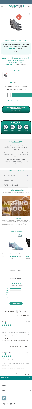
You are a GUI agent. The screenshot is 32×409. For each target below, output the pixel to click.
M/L (20, 82)
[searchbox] (8, 311)
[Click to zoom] (29, 14)
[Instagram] (4, 404)
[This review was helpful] (25, 374)
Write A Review (16, 303)
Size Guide (16, 68)
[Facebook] (1, 404)
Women (13, 40)
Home (7, 40)
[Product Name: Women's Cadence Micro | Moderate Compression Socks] (16, 247)
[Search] (6, 6)
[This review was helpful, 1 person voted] (26, 346)
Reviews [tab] (13, 270)
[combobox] (6, 6)
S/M (15, 82)
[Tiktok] (14, 404)
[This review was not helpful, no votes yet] (28, 346)
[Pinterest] (7, 404)
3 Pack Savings (22, 40)
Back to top (5, 378)
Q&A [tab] (20, 270)
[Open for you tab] (4, 398)
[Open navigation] (2, 7)
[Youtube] (11, 404)
